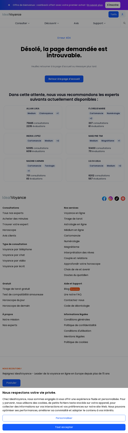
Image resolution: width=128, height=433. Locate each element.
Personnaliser (64, 418)
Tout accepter (64, 427)
